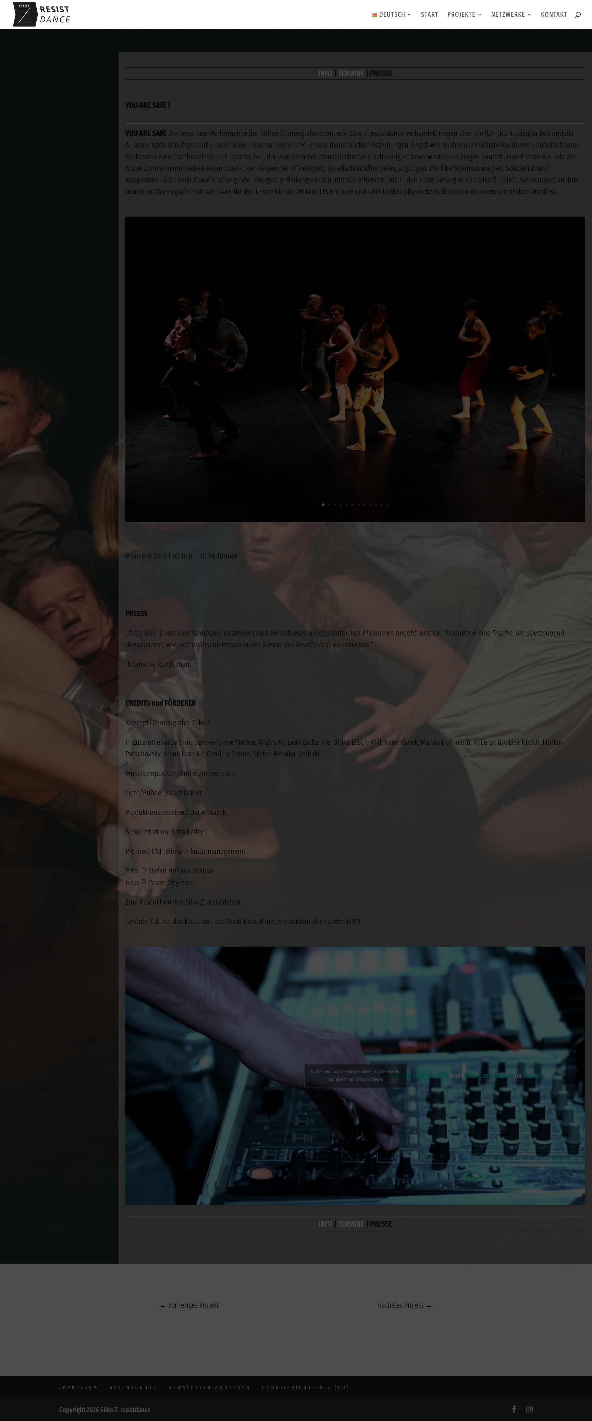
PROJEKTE (461, 15)
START (430, 15)
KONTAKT (554, 15)
